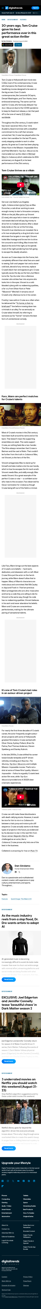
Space (25, 1203)
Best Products (28, 1209)
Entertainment (7, 1213)
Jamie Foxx (24, 205)
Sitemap (26, 1285)
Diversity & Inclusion (8, 1285)
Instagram (8, 1181)
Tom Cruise (6, 80)
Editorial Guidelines (8, 1236)
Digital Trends (11, 10)
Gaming (4, 1203)
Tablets (25, 1196)
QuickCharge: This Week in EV (21, 899)
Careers (4, 1277)
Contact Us (5, 1229)
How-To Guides (28, 1213)
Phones (4, 1196)
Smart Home (6, 1209)
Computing (6, 1199)
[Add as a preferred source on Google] (7, 45)
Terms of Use (6, 1290)
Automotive (6, 1216)
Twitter (13, 1181)
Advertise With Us (8, 1233)
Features (5, 899)
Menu (3, 8)
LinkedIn (34, 1181)
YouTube (18, 1181)
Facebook (3, 1181)
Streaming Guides (29, 1206)
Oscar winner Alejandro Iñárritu (15, 836)
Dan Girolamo (7, 41)
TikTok (24, 1181)
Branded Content (29, 1231)
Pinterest (29, 1181)
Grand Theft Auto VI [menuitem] (8, 13)
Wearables (27, 1199)
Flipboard (3, 1186)
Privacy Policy (27, 1277)
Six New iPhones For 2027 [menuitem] (23, 13)
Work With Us (6, 1281)
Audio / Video (6, 1206)
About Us (5, 1225)
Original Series (28, 1216)
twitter (19, 872)
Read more (8, 979)
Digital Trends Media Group (11, 1296)
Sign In (35, 8)
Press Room (27, 1281)
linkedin (16, 872)
